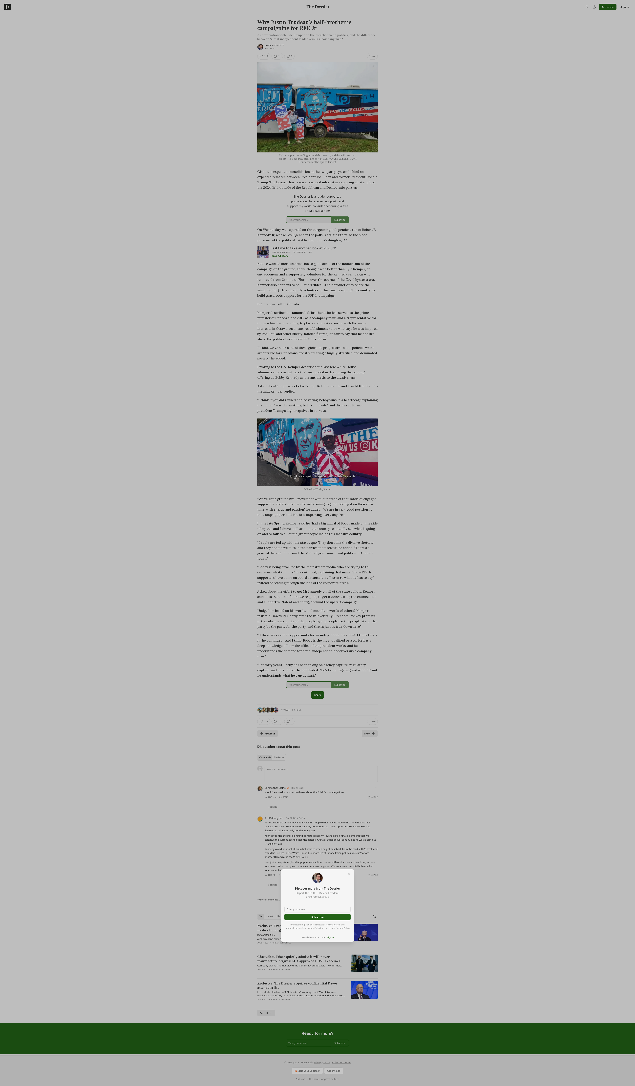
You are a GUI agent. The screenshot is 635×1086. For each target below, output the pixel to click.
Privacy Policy (342, 927)
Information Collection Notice (316, 927)
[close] (349, 874)
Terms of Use (333, 924)
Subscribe (317, 917)
